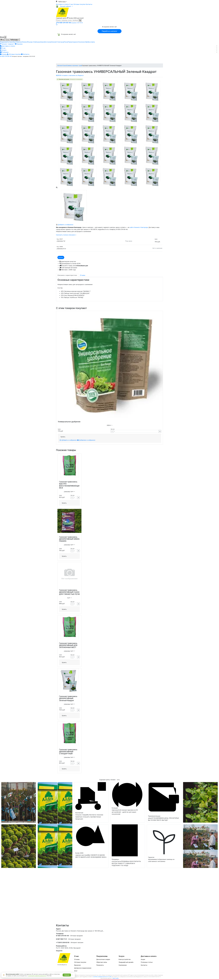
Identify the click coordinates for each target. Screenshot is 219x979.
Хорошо (66, 975)
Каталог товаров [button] (68, 60)
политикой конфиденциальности (37, 975)
